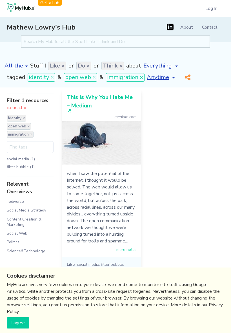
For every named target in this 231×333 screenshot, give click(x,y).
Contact (209, 27)
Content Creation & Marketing (24, 222)
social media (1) (21, 159)
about (133, 65)
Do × (84, 65)
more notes (126, 249)
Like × (57, 65)
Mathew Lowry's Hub (41, 27)
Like (71, 264)
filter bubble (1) (21, 167)
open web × (80, 77)
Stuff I (38, 65)
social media (88, 264)
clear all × (16, 108)
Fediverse (15, 201)
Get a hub (49, 3)
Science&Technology (26, 251)
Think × (113, 65)
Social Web (17, 233)
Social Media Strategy (26, 210)
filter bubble (112, 264)
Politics (13, 242)
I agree (18, 323)
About (186, 27)
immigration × (125, 77)
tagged (16, 77)
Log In (211, 8)
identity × (41, 77)
